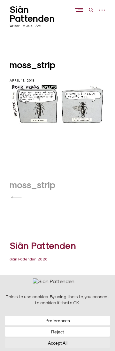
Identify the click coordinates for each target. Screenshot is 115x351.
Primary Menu (80, 10)
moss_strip (32, 185)
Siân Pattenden (32, 14)
